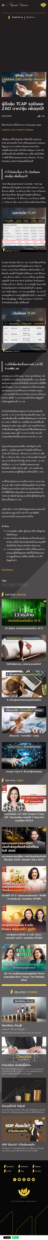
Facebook (6, 129)
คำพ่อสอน (38, 1167)
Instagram (29, 129)
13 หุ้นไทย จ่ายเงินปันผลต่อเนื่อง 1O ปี (24, 628)
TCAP (5, 585)
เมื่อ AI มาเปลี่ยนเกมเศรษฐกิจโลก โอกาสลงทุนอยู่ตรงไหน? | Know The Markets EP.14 (24, 977)
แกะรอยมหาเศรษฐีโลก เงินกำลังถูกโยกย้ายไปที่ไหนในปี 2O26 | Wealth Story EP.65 (24, 858)
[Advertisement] (24, 47)
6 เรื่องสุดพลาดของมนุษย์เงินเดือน (24, 699)
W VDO (8, 1171)
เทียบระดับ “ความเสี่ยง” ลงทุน (24, 735)
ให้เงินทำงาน (22, 585)
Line (13, 129)
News (22, 1171)
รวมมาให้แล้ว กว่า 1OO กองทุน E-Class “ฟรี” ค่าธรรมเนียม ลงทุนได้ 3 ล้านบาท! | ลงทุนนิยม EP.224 (24, 817)
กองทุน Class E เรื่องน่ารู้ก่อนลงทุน (24, 771)
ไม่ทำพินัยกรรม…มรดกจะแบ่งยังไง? (24, 664)
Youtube (20, 129)
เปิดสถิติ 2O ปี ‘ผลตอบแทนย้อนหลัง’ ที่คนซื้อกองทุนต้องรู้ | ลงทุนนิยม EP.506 (24, 897)
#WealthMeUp (7, 569)
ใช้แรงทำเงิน (10, 1167)
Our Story (38, 1171)
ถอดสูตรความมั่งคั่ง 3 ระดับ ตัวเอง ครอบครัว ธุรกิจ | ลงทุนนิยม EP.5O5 (24, 936)
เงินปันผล (13, 585)
